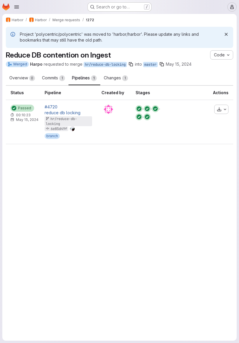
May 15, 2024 (178, 64)
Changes (115, 77)
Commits (52, 77)
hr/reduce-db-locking (105, 64)
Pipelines (83, 77)
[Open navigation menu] (16, 7)
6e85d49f (59, 128)
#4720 (51, 107)
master (150, 64)
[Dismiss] (226, 34)
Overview (21, 77)
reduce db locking (62, 112)
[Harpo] (108, 109)
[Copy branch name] (130, 64)
